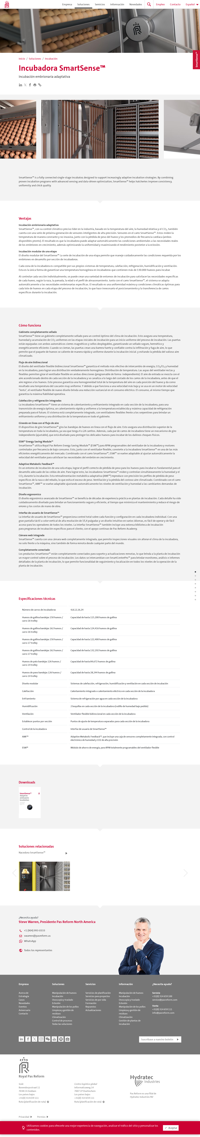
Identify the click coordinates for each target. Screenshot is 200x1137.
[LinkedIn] (21, 84)
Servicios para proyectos (98, 996)
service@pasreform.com (164, 999)
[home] (7, 4)
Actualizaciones (93, 1010)
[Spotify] (61, 1039)
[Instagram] (41, 1039)
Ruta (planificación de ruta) (32, 1101)
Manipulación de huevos (64, 992)
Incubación (57, 996)
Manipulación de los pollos (65, 1006)
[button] (35, 84)
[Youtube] (54, 1039)
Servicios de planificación (98, 992)
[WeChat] (47, 1039)
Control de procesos (62, 1020)
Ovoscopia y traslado (62, 999)
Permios (41, 1116)
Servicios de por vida (96, 999)
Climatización (59, 1017)
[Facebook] (30, 84)
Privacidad (24, 1116)
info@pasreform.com (163, 1012)
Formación (91, 1003)
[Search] (149, 4)
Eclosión (56, 1003)
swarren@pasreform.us (37, 936)
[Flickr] (67, 1039)
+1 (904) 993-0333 (34, 930)
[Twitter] (26, 85)
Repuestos (91, 1006)
